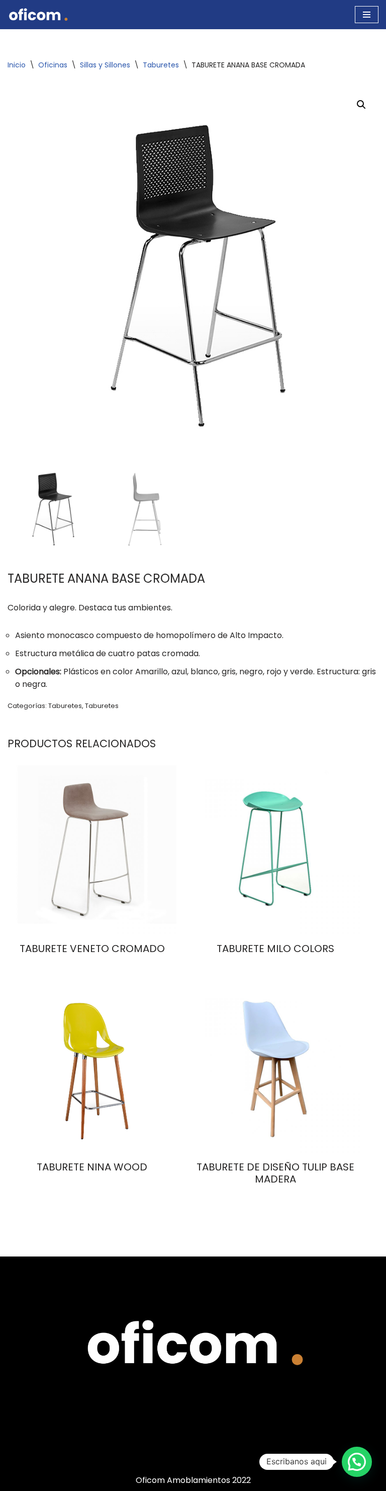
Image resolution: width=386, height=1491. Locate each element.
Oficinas (52, 65)
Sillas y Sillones (105, 65)
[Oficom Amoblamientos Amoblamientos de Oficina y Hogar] (38, 14)
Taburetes (161, 65)
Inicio (17, 65)
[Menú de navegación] (366, 14)
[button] (361, 105)
